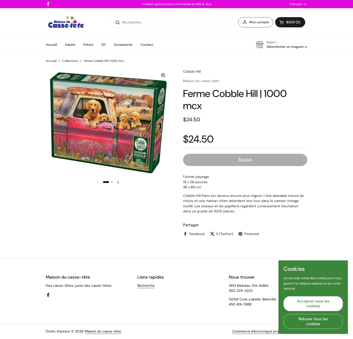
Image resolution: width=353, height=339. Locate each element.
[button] (290, 22)
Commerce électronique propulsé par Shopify (269, 331)
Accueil (51, 61)
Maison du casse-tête (103, 331)
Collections (70, 61)
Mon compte (259, 22)
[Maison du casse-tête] (66, 22)
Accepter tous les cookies (313, 304)
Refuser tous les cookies (313, 321)
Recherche (146, 285)
